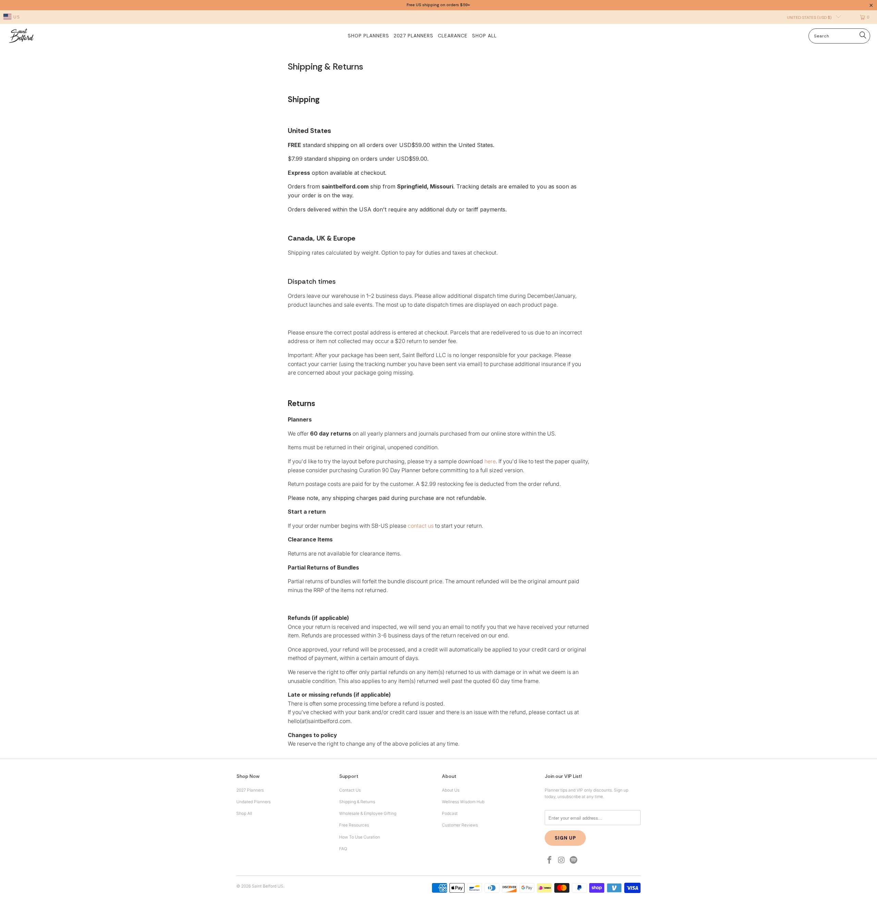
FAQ (343, 848)
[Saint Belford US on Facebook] (550, 860)
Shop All (244, 813)
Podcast (450, 813)
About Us (450, 790)
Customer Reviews (460, 825)
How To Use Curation (359, 837)
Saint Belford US (267, 886)
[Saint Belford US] (21, 36)
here (490, 461)
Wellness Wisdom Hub (463, 801)
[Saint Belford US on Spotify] (573, 860)
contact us (421, 525)
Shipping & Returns (357, 801)
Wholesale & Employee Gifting (367, 813)
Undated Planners (253, 801)
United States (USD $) (809, 17)
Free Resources (354, 825)
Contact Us (350, 790)
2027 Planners (250, 790)
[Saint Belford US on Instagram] (562, 860)
